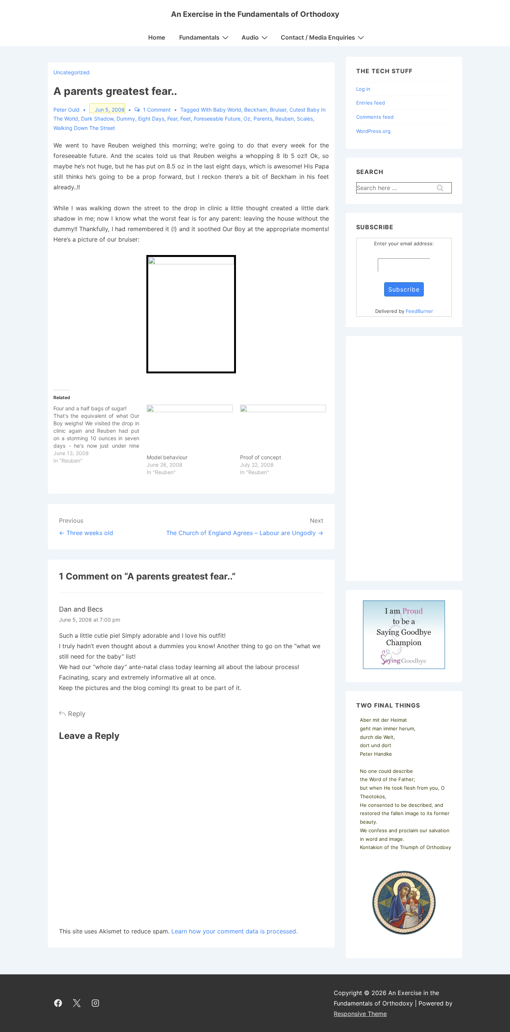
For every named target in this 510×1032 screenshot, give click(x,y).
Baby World (227, 109)
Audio (250, 37)
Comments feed (375, 117)
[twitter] (77, 1003)
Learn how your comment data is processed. (234, 931)
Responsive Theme (360, 1013)
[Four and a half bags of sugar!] (100, 434)
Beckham (255, 109)
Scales (305, 118)
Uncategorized (71, 72)
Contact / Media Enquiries (318, 37)
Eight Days (151, 118)
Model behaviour (167, 457)
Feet (185, 118)
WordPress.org (373, 131)
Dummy (125, 118)
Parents (263, 118)
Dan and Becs (81, 609)
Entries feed (370, 103)
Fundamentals (199, 37)
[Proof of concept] (283, 429)
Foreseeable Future (217, 118)
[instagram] (95, 1003)
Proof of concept (260, 457)
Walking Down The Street (84, 128)
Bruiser (278, 109)
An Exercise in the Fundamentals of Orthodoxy (255, 14)
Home (156, 37)
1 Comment (157, 109)
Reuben (284, 118)
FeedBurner (419, 311)
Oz (247, 118)
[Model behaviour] (190, 429)
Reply (76, 714)
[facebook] (58, 1003)
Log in (363, 89)
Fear (172, 118)
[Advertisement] (404, 458)
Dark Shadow (97, 118)
